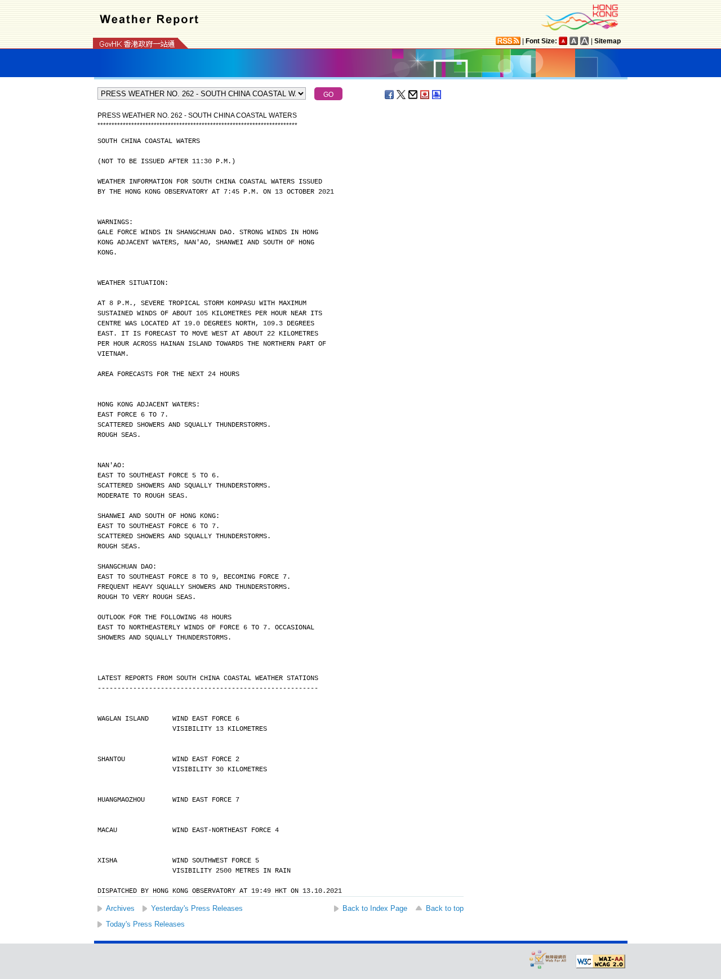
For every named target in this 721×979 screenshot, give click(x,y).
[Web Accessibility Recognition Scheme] (548, 959)
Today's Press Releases (145, 924)
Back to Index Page (374, 908)
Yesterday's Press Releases (197, 908)
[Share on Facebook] (390, 94)
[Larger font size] (573, 41)
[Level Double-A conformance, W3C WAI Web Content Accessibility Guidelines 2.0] (600, 961)
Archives (120, 908)
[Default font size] (563, 41)
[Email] (413, 94)
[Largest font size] (584, 41)
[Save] (425, 94)
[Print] (437, 94)
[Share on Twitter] (402, 94)
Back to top (445, 908)
